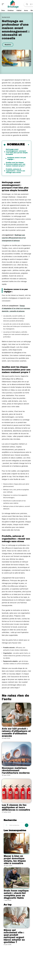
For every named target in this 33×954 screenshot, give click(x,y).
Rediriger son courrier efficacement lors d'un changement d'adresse (14, 238)
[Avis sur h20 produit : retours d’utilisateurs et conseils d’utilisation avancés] (16, 715)
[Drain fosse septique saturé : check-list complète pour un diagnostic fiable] (16, 877)
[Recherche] (27, 4)
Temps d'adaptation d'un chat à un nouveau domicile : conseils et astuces (16, 308)
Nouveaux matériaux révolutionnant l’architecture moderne (16, 770)
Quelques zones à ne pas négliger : (16, 158)
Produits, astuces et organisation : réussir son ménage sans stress (15, 170)
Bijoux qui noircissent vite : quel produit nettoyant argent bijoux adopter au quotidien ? (14, 936)
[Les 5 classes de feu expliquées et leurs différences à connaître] (16, 791)
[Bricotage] (13, 4)
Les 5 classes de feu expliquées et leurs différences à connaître (16, 807)
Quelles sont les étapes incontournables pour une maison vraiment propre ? (15, 164)
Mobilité (8, 44)
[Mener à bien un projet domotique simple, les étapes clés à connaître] (16, 843)
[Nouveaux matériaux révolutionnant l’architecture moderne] (16, 754)
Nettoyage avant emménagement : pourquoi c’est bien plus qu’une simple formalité (17, 152)
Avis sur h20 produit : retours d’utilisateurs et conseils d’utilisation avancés (16, 732)
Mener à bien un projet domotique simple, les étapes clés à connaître (15, 860)
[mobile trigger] (3, 4)
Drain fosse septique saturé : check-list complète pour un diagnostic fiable (16, 894)
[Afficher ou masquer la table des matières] (27, 145)
